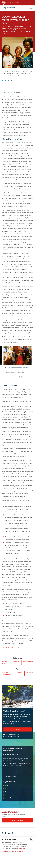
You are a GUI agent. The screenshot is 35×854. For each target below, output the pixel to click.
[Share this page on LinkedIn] (8, 80)
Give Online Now (17, 820)
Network (8, 792)
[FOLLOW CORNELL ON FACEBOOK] (5, 833)
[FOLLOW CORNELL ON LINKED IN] (9, 833)
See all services (11, 776)
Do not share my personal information (12, 851)
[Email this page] (11, 80)
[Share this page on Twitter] (2, 80)
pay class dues (17, 765)
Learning (16, 662)
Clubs (7, 786)
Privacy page (22, 848)
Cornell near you (10, 795)
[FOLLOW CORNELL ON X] (3, 833)
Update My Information (13, 771)
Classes (7, 789)
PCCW (20, 673)
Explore (17, 729)
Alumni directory (10, 798)
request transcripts (9, 763)
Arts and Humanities (6, 674)
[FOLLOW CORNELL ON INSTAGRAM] (12, 833)
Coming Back (4, 663)
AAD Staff (7, 92)
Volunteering (28, 662)
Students (29, 673)
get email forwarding (21, 763)
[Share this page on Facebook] (5, 80)
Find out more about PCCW (10, 647)
